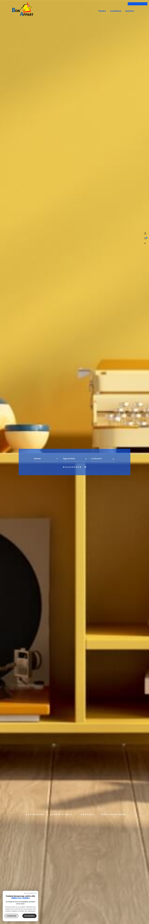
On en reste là (29, 893)
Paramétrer (11, 916)
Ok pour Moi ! (29, 916)
